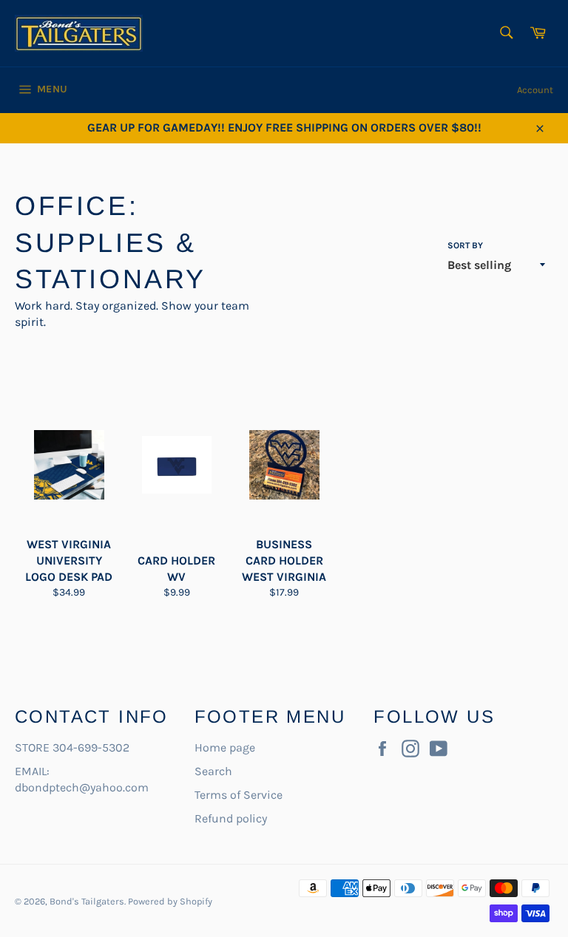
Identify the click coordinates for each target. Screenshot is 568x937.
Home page (225, 747)
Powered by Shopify (170, 901)
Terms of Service (239, 795)
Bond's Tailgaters (87, 901)
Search (213, 771)
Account (535, 89)
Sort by (465, 245)
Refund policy (231, 818)
